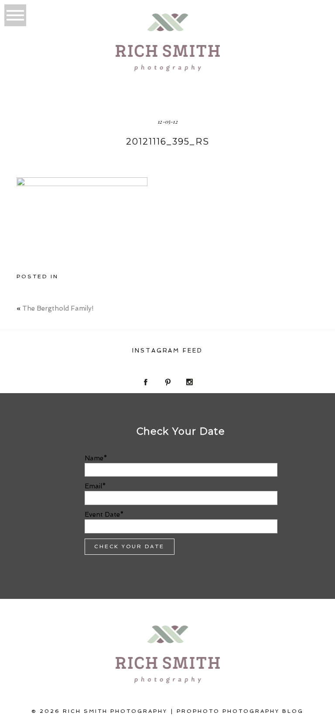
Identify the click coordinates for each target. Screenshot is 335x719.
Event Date (102, 515)
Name (94, 458)
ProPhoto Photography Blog (240, 711)
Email (93, 486)
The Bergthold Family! (57, 308)
